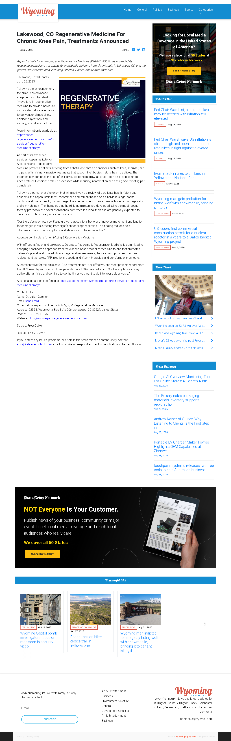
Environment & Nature (115, 701)
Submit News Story (184, 70)
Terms (18, 736)
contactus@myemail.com (196, 719)
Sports (189, 9)
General (142, 9)
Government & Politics (116, 710)
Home (129, 9)
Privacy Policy (32, 736)
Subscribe (50, 719)
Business (173, 9)
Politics (157, 9)
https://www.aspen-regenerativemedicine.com (58, 318)
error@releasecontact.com (34, 344)
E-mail (25, 708)
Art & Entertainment (114, 691)
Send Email (32, 301)
